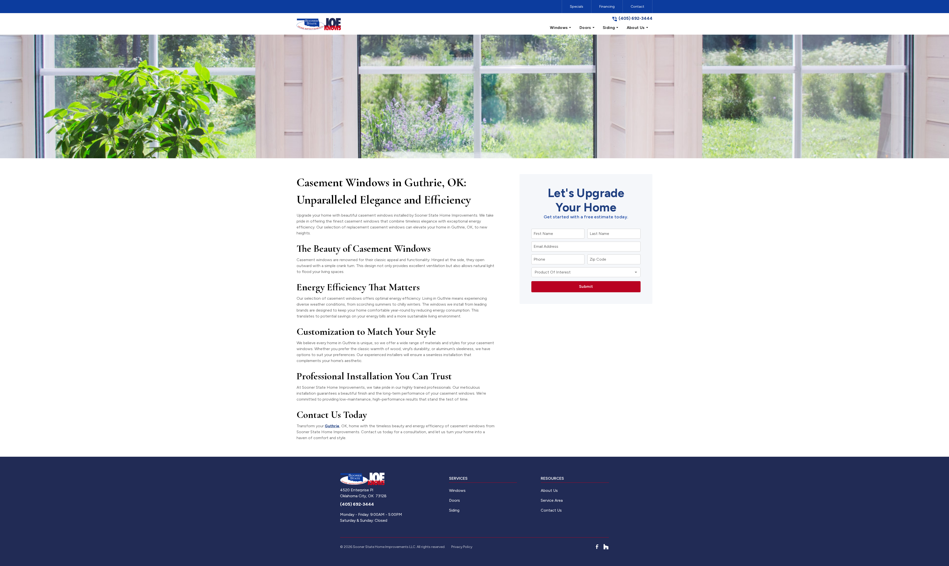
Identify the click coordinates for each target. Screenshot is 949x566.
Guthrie (332, 426)
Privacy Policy (461, 547)
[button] (561, 28)
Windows (457, 490)
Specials (576, 6)
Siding (454, 510)
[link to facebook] (597, 547)
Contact (637, 6)
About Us (549, 490)
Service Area (552, 500)
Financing (607, 6)
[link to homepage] (319, 24)
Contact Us (551, 510)
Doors (454, 500)
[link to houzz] (606, 547)
